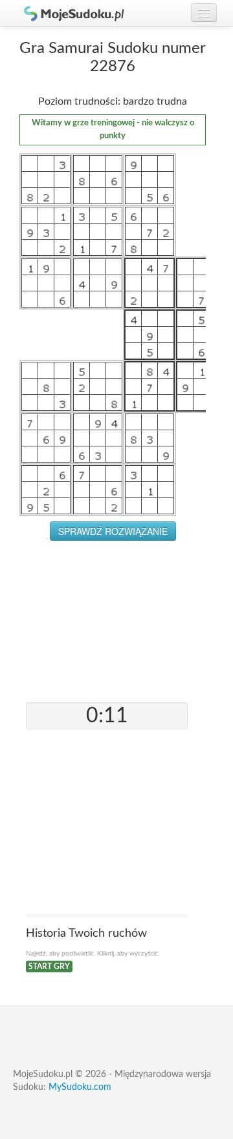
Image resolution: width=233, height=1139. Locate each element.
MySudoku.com (80, 1087)
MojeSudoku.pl (68, 13)
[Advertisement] (112, 621)
